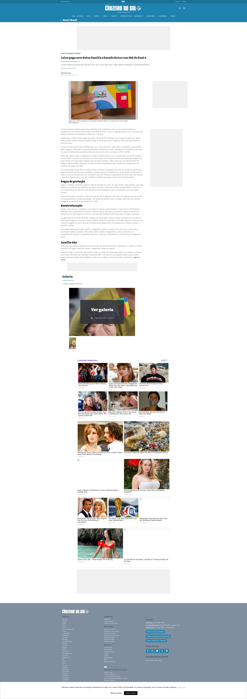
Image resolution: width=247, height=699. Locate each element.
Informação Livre (67, 653)
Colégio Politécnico (109, 674)
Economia (65, 645)
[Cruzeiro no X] (162, 651)
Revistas (64, 667)
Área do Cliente (65, 1)
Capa (73, 16)
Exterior (64, 649)
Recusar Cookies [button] (116, 693)
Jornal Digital (162, 16)
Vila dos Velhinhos (109, 680)
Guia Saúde (65, 651)
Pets (63, 663)
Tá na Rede (65, 678)
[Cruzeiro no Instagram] (152, 651)
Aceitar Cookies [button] (131, 693)
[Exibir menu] (184, 8)
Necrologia (65, 670)
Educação (65, 639)
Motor (64, 661)
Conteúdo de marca (126, 16)
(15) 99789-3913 (158, 623)
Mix (63, 659)
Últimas (172, 16)
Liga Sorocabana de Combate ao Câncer (115, 678)
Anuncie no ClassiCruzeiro (111, 635)
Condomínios (66, 633)
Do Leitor (65, 637)
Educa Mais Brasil (67, 641)
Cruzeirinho (65, 635)
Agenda (64, 621)
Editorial (64, 647)
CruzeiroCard (108, 649)
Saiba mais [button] (181, 687)
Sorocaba (80, 16)
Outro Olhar (65, 672)
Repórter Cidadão (109, 639)
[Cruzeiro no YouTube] (157, 651)
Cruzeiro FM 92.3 (109, 651)
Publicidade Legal (109, 637)
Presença (65, 674)
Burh (105, 660)
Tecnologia (65, 680)
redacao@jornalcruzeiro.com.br (69, 75)
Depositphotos (108, 657)
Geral (88, 16)
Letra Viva (65, 655)
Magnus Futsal (66, 657)
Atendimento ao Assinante (111, 631)
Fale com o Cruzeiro (110, 629)
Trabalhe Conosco (109, 641)
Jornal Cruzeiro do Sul (123, 8)
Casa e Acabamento (68, 629)
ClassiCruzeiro (108, 647)
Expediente (107, 619)
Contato (183, 1)
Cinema (64, 631)
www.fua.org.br (108, 672)
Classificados (150, 16)
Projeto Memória (109, 621)
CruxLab (106, 653)
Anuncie (177, 1)
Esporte (113, 16)
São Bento (65, 676)
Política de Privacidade (110, 623)
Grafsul (106, 655)
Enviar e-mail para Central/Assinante (158, 636)
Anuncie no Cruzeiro (110, 633)
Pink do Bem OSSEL (109, 662)
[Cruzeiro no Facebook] (148, 651)
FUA (105, 667)
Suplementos (138, 16)
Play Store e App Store (154, 660)
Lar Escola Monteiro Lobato (112, 676)
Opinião (96, 16)
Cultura (105, 16)
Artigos (64, 623)
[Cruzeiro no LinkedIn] (167, 651)
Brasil (64, 625)
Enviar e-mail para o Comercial (156, 641)
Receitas (64, 665)
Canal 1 (64, 627)
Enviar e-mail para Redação (155, 632)
